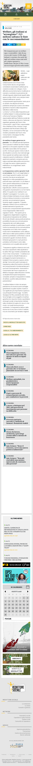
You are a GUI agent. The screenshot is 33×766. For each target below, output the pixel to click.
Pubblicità (4, 754)
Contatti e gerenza (24, 707)
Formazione (26, 731)
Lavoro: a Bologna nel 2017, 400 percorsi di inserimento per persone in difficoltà (16, 408)
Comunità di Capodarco (22, 721)
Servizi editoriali (25, 735)
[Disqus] (16, 489)
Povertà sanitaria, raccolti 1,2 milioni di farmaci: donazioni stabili (17, 421)
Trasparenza (12, 754)
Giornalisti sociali (24, 715)
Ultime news (16, 518)
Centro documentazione (22, 733)
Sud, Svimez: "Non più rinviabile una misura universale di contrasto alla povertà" (16, 461)
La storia (27, 705)
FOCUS (8, 619)
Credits (19, 756)
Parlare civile (26, 719)
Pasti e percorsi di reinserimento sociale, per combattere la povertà (17, 395)
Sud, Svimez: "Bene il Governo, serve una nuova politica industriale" (17, 448)
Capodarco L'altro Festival (22, 717)
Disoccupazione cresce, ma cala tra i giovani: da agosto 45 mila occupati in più (16, 355)
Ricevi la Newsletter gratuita (14, 322)
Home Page (7, 326)
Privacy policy (22, 754)
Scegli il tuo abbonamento (13, 330)
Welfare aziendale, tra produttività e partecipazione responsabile (15, 382)
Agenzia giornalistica (23, 729)
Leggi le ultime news (11, 334)
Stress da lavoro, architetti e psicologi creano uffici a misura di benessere (16, 434)
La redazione (26, 704)
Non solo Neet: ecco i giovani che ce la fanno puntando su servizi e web (17, 369)
